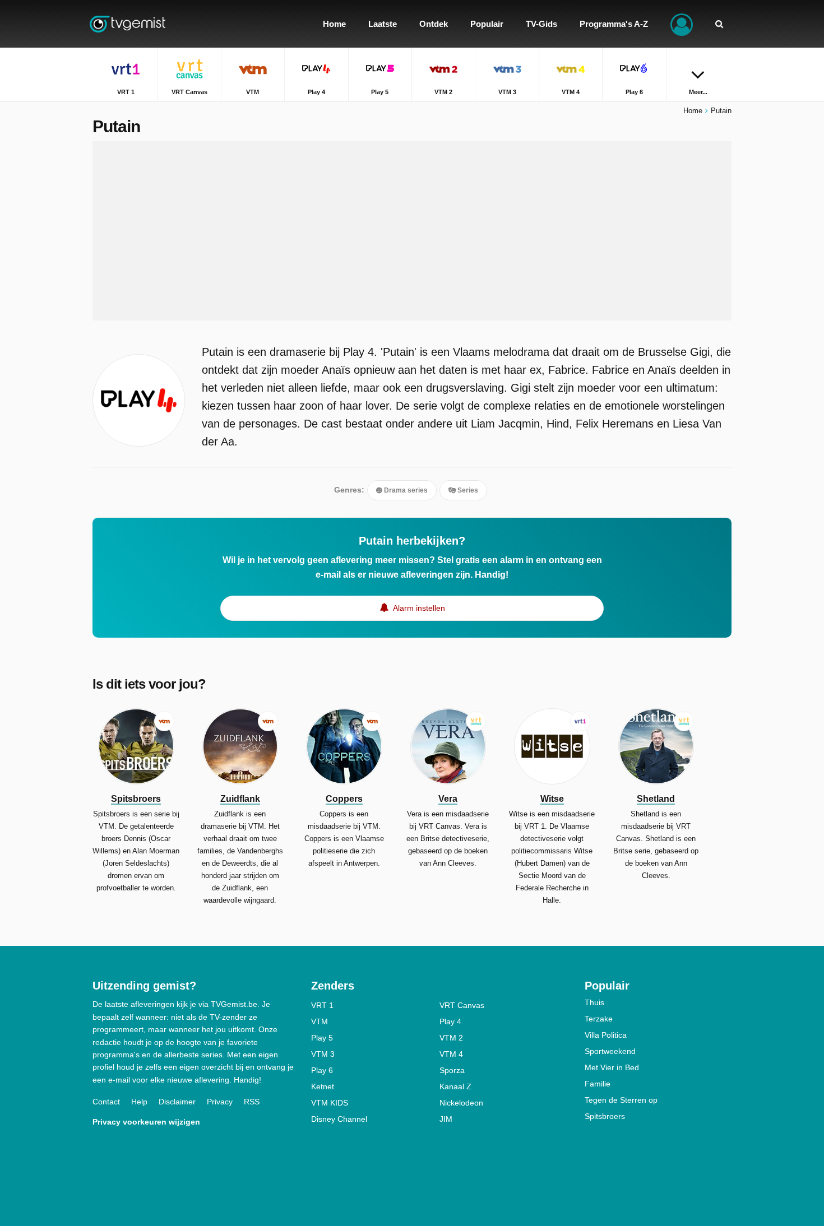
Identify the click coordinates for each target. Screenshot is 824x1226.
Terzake (599, 1018)
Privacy (220, 1101)
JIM (445, 1118)
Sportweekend (610, 1051)
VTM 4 (451, 1053)
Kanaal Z (455, 1086)
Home (692, 110)
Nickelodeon (461, 1102)
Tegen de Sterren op (621, 1099)
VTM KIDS (329, 1102)
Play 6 (322, 1070)
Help (139, 1101)
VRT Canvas (461, 1005)
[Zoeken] (719, 24)
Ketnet (322, 1086)
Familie (597, 1083)
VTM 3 (323, 1053)
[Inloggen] (681, 24)
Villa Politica (606, 1034)
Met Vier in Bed (612, 1067)
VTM (319, 1021)
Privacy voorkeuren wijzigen (146, 1121)
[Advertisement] (412, 230)
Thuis (594, 1002)
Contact (106, 1101)
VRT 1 (322, 1005)
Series (467, 490)
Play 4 (450, 1021)
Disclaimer (177, 1101)
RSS (252, 1101)
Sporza (452, 1070)
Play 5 (322, 1037)
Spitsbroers (605, 1116)
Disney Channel (339, 1118)
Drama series (405, 490)
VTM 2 (451, 1037)
